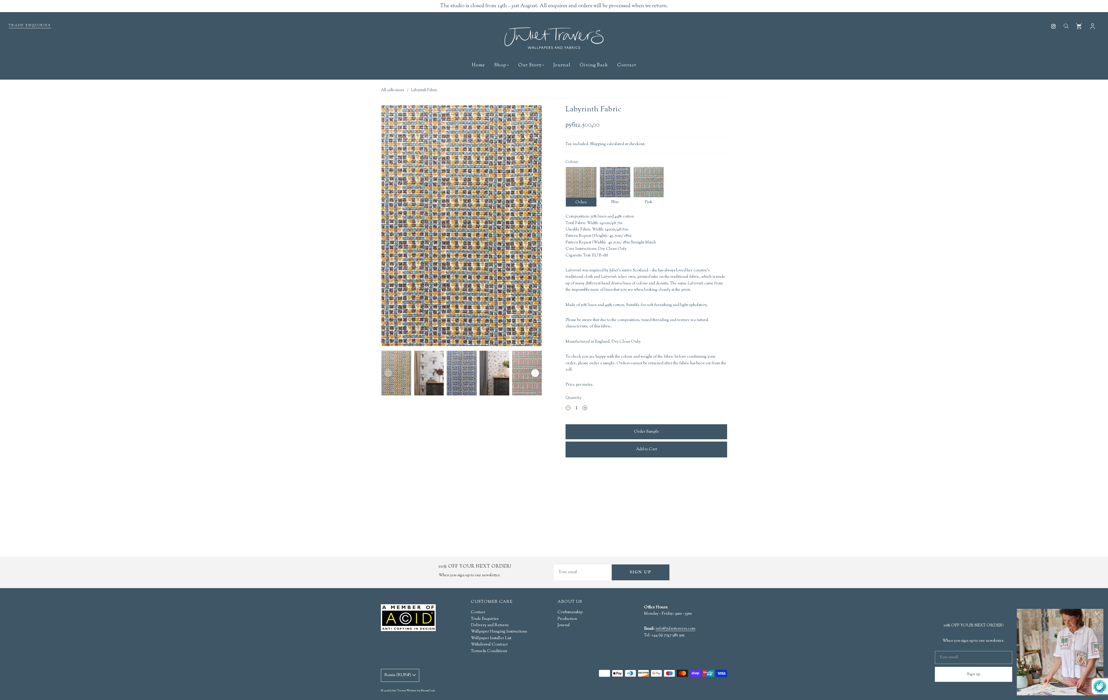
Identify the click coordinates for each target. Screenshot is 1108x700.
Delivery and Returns (489, 625)
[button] (397, 226)
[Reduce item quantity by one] (568, 408)
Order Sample (646, 432)
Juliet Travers (398, 690)
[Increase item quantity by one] (585, 408)
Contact (626, 65)
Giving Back (594, 65)
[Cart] (1079, 26)
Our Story (530, 65)
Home (478, 65)
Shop (500, 65)
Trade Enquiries (30, 25)
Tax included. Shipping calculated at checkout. (605, 144)
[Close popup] (1097, 615)
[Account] (1092, 26)
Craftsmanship (570, 612)
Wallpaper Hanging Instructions (499, 632)
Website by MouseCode (421, 690)
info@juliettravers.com (675, 629)
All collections (392, 90)
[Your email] (583, 572)
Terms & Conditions (489, 651)
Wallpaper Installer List (491, 638)
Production (567, 619)
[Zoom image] (461, 226)
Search (1066, 26)
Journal (561, 65)
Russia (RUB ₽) (398, 675)
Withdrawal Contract (489, 645)
